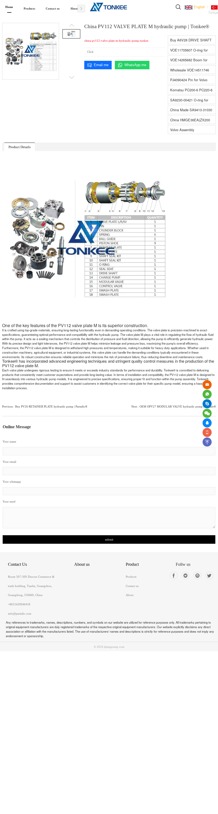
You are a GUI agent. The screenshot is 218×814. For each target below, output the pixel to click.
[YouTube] (186, 575)
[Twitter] (209, 575)
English (199, 6)
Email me (101, 65)
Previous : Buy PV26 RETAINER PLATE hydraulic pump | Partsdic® (44, 406)
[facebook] (174, 575)
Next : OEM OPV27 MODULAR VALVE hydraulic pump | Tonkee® (173, 406)
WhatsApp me (135, 65)
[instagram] (197, 575)
